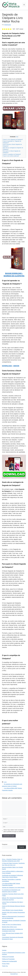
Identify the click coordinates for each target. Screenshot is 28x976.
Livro (5, 782)
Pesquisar (4, 844)
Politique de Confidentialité (9, 961)
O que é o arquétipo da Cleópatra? (12, 154)
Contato (4, 950)
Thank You (5, 966)
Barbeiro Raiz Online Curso (9, 927)
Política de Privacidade (8, 959)
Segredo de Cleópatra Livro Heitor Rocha (13, 887)
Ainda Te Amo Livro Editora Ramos (11, 924)
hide (17, 136)
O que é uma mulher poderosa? (11, 156)
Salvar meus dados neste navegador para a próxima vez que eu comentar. (14, 830)
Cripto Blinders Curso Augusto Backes (12, 910)
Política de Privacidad (8, 956)
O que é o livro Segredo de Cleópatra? (13, 139)
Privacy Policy (6, 963)
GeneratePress (14, 974)
